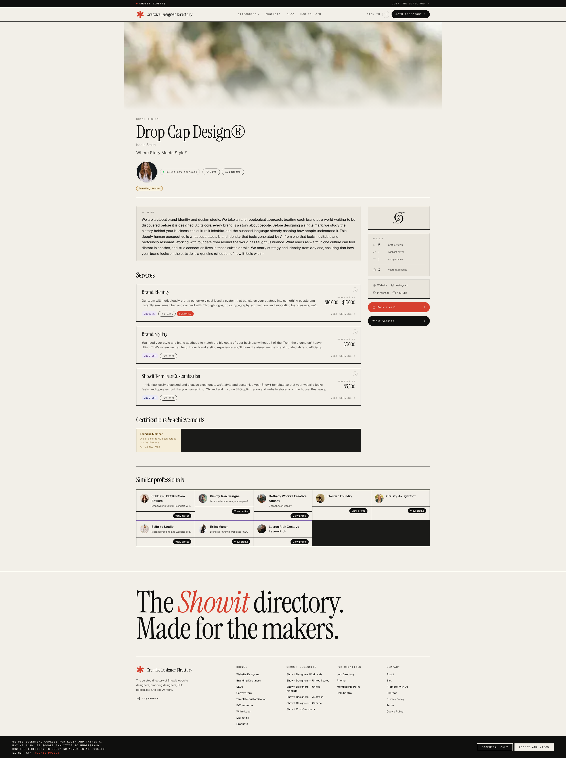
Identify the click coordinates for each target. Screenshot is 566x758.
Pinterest (383, 293)
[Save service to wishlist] (355, 289)
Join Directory (345, 674)
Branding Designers (248, 680)
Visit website (398, 321)
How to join (310, 14)
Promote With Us (397, 687)
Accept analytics (534, 747)
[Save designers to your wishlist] (385, 14)
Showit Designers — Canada (304, 703)
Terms (390, 705)
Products (273, 14)
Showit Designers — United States (308, 680)
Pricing (341, 680)
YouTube (402, 293)
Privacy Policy (395, 699)
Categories (248, 14)
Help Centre (344, 693)
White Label (243, 711)
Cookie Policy (395, 711)
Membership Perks (348, 687)
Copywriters (244, 693)
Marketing (242, 718)
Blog (290, 14)
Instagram (402, 285)
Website (382, 285)
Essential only (495, 747)
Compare (235, 171)
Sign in (373, 14)
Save (213, 171)
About (390, 674)
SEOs (239, 687)
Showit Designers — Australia (305, 697)
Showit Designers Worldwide (304, 674)
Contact (392, 693)
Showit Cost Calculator (301, 709)
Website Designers (248, 674)
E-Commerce (244, 705)
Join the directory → (411, 3)
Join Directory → (411, 14)
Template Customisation (251, 699)
